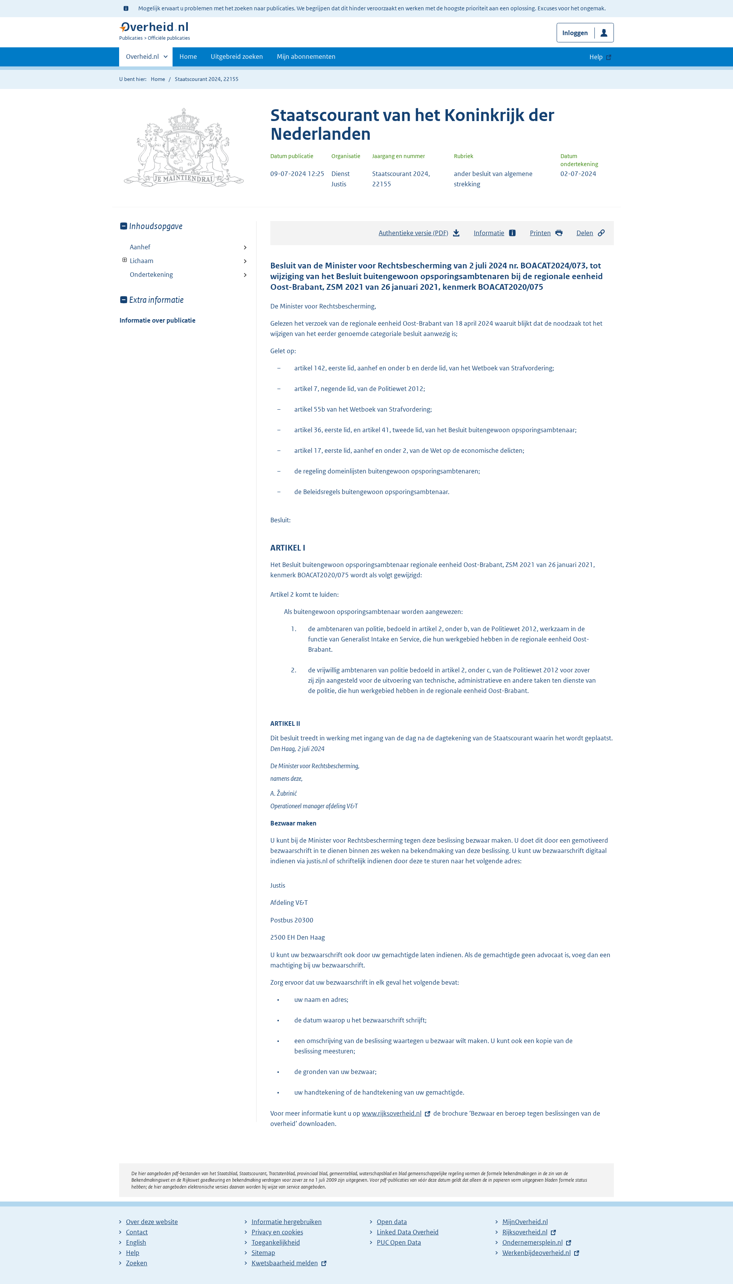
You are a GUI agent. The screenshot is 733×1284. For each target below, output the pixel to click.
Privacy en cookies (277, 1232)
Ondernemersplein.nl (532, 1242)
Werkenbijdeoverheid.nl (536, 1252)
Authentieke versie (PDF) (415, 235)
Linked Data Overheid (408, 1232)
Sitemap (263, 1252)
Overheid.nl (142, 59)
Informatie (489, 233)
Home (188, 56)
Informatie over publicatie (157, 320)
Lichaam (136, 261)
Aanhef (140, 247)
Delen (584, 233)
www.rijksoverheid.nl (391, 1113)
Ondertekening (151, 274)
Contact (137, 1232)
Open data (392, 1222)
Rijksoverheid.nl (524, 1232)
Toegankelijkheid (276, 1242)
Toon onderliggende (125, 260)
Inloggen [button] (575, 33)
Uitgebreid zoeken (237, 56)
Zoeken (136, 1263)
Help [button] (596, 57)
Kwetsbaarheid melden (285, 1263)
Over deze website (152, 1222)
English (136, 1242)
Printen (540, 233)
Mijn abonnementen (306, 56)
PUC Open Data (399, 1242)
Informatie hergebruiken (287, 1222)
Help (132, 1252)
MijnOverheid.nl (525, 1222)
